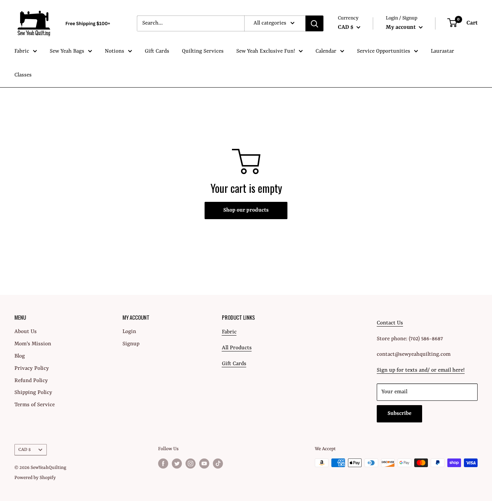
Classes (23, 75)
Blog (19, 356)
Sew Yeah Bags (67, 51)
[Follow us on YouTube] (204, 463)
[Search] (314, 23)
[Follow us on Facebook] (163, 463)
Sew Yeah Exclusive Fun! (265, 51)
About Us (25, 332)
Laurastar (442, 51)
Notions (114, 51)
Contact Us (390, 323)
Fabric (21, 51)
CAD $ (24, 449)
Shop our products (246, 210)
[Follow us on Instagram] (190, 463)
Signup (130, 344)
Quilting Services (203, 51)
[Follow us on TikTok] (218, 463)
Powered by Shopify (35, 477)
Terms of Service (34, 405)
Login (129, 332)
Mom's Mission (32, 344)
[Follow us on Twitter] (177, 463)
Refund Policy (31, 381)
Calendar (326, 51)
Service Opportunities (383, 51)
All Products (237, 348)
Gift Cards (157, 51)
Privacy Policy (31, 368)
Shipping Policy (33, 393)
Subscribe (399, 414)
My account (401, 27)
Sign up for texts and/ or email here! (421, 370)
